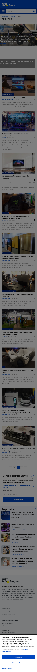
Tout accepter (18, 657)
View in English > (7, 668)
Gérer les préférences (18, 663)
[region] (18, 653)
